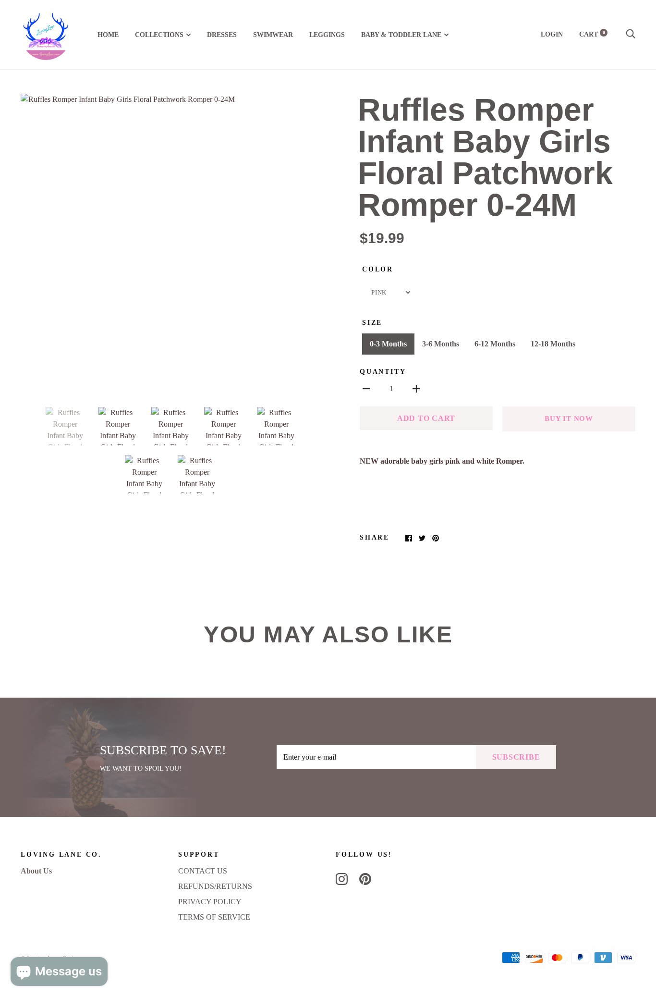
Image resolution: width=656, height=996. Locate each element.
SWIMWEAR (273, 34)
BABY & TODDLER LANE (401, 34)
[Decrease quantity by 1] (366, 388)
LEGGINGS (327, 34)
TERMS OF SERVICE (214, 917)
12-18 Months (553, 344)
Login (552, 34)
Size (372, 322)
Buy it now (569, 418)
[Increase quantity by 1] (416, 388)
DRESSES (222, 34)
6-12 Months (494, 344)
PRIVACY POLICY (210, 902)
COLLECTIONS (159, 34)
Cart (592, 34)
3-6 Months (440, 344)
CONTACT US (202, 871)
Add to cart (426, 418)
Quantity (383, 371)
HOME (108, 34)
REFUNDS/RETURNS (215, 886)
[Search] (630, 34)
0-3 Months (388, 344)
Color (377, 269)
